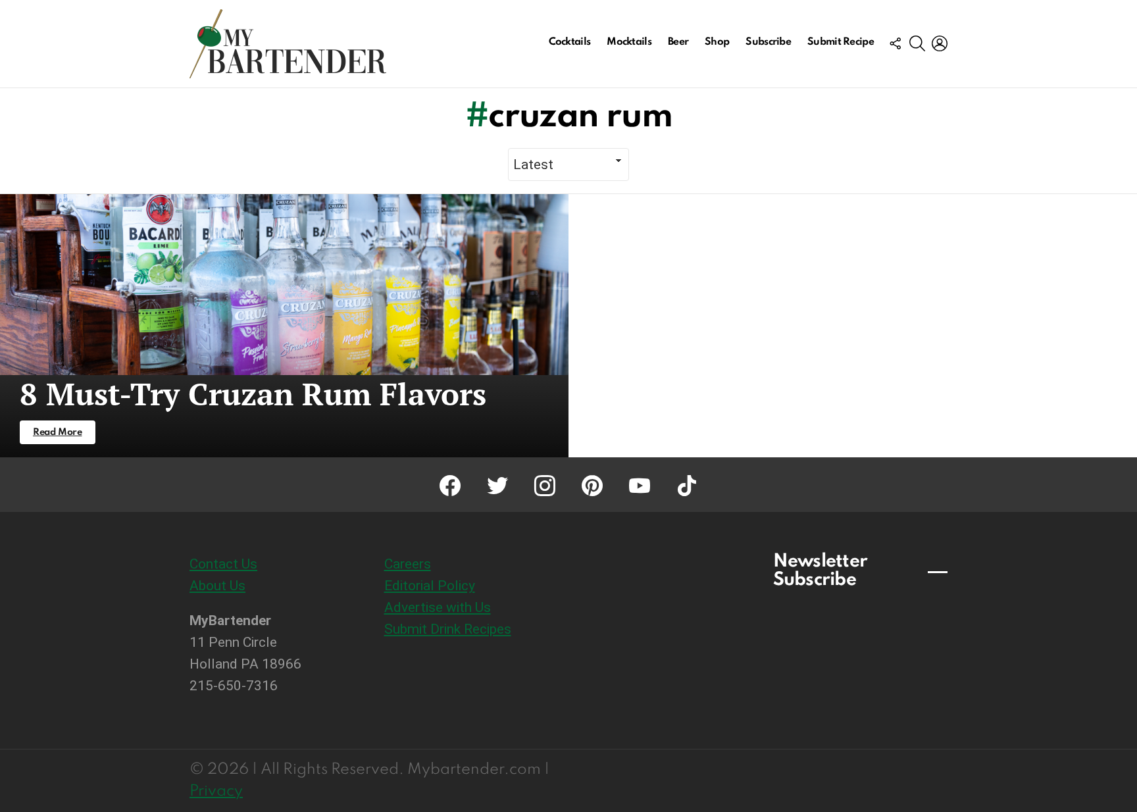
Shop (717, 42)
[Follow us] (895, 43)
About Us (217, 586)
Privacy (216, 791)
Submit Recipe (840, 42)
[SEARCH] (917, 43)
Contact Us (223, 564)
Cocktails (570, 42)
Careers (407, 564)
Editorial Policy (429, 586)
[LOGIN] (940, 43)
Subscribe (768, 42)
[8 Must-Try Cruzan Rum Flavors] (284, 325)
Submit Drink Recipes (447, 629)
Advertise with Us (437, 607)
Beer (678, 42)
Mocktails (629, 42)
